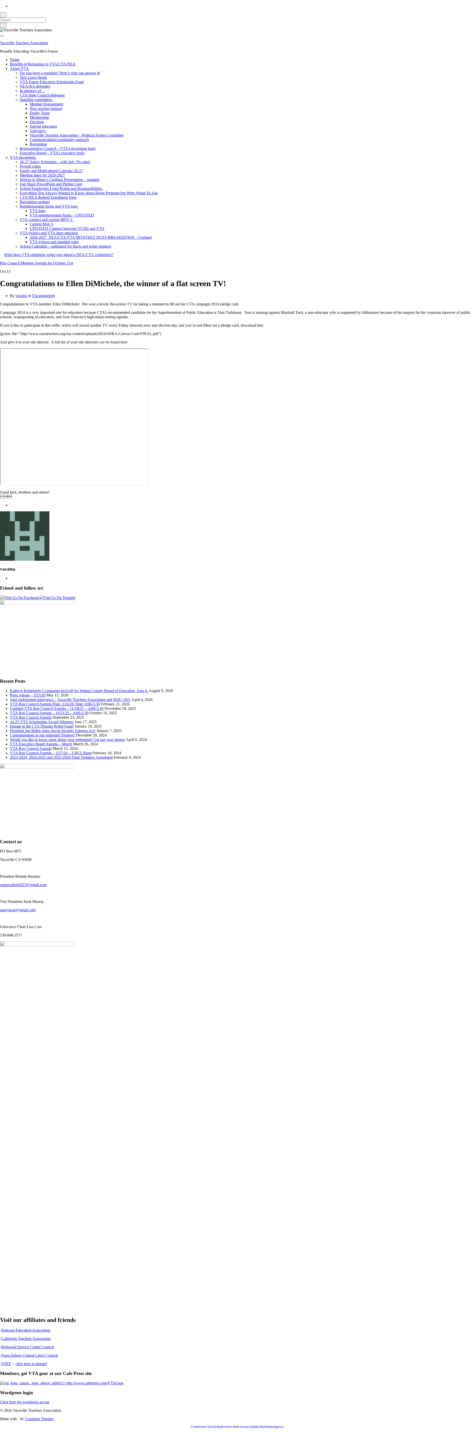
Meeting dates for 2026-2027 (42, 175)
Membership (39, 117)
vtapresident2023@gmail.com (23, 885)
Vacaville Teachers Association (24, 43)
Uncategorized (43, 296)
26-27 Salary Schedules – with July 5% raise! (55, 162)
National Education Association (25, 1330)
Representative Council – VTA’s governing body (58, 148)
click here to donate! (31, 1364)
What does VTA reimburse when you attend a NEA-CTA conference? (58, 255)
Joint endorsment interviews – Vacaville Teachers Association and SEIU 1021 (70, 699)
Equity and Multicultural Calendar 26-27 (51, 171)
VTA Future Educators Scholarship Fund (52, 82)
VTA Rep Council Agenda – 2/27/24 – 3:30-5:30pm (50, 753)
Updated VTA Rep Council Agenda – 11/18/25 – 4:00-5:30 (56, 708)
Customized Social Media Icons (212, 1427)
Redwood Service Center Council (27, 1347)
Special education (43, 126)
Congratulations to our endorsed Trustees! (42, 735)
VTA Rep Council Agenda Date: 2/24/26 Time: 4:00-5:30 (55, 704)
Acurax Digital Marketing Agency (261, 1427)
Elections (37, 122)
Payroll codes (30, 166)
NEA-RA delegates (35, 86)
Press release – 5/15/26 (27, 695)
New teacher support (46, 108)
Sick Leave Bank (33, 77)
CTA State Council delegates (42, 95)
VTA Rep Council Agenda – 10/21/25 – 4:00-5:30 (49, 713)
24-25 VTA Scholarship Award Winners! (42, 722)
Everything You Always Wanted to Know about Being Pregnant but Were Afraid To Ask (89, 193)
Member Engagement (46, 104)
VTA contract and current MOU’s (46, 220)
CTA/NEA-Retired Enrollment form (48, 197)
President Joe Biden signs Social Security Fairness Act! (53, 731)
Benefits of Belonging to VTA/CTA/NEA (43, 64)
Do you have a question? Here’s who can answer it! (60, 73)
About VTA (20, 68)
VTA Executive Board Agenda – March (41, 744)
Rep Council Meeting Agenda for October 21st (36, 263)
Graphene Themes (39, 1419)
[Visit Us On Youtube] (57, 598)
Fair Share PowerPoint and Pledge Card (51, 184)
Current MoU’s (41, 224)
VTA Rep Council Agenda (31, 717)
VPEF (6, 1364)
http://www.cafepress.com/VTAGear (94, 1383)
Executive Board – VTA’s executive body (52, 153)
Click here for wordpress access (24, 1402)
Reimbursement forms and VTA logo (49, 206)
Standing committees (36, 100)
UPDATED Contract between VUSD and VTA (67, 228)
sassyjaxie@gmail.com (18, 910)
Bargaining (38, 144)
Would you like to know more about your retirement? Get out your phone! (67, 739)
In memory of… (32, 91)
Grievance (38, 131)
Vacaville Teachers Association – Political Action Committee (77, 135)
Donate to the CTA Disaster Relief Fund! (42, 726)
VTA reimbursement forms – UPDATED (62, 215)
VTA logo (37, 211)
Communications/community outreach (59, 140)
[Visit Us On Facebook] (19, 598)
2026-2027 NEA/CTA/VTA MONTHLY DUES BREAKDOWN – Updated (91, 237)
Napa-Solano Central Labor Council (29, 1355)
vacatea (21, 296)
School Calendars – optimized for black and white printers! (65, 246)
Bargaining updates (35, 202)
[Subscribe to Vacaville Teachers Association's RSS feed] (11, 6)
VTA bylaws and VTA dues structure (49, 233)
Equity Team (40, 113)
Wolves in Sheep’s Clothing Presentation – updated (59, 180)
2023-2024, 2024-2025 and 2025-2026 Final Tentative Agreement (61, 757)
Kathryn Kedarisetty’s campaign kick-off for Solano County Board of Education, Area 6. (79, 691)
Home (15, 60)
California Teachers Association (26, 1338)
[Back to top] (1, 1431)
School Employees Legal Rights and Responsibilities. (61, 188)
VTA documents (23, 157)
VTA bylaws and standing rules (54, 242)
